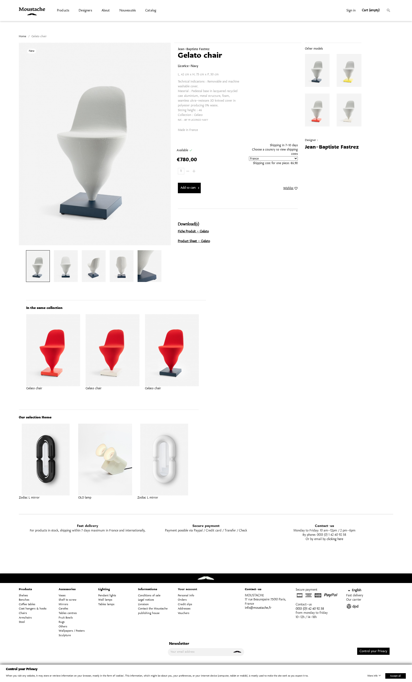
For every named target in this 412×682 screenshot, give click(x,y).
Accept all (395, 675)
